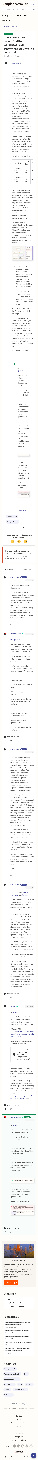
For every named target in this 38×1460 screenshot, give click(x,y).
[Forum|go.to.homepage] (15, 4)
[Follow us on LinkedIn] (18, 1446)
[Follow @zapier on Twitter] (26, 1446)
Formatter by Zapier (12, 1379)
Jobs (19, 1430)
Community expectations (15, 1306)
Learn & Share (19, 15)
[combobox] (19, 9)
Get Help (4, 15)
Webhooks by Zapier (12, 1374)
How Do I (8, 1353)
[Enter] (3, 9)
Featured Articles (11, 1327)
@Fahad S (26, 895)
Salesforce (8, 1395)
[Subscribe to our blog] (22, 1446)
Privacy (29, 1457)
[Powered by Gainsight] (19, 1404)
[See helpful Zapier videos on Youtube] (31, 1446)
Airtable (7, 1390)
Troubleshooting (10, 26)
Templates (19, 1437)
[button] (33, 4)
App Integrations (19, 1440)
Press (19, 1426)
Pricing (19, 1416)
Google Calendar (20, 1390)
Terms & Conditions (10, 1408)
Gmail (26, 1374)
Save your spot (11, 1283)
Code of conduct (11, 1299)
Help (19, 1419)
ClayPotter (15, 63)
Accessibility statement (26, 1408)
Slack (20, 1384)
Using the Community (13, 1303)
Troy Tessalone (15, 634)
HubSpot (29, 1384)
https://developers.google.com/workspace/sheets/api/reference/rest (22, 1034)
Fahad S (13, 1006)
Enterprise (19, 1433)
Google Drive (12, 517)
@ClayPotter (22, 371)
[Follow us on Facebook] (14, 1446)
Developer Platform (19, 1423)
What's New (6, 21)
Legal (23, 1457)
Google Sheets (12, 522)
